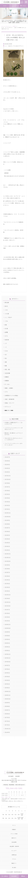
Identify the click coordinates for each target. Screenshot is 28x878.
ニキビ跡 (7, 313)
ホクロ (6, 336)
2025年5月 (7, 494)
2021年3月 (7, 617)
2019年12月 (7, 654)
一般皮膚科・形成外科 (14, 846)
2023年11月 (7, 557)
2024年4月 (7, 539)
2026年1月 (7, 472)
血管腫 (6, 332)
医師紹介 (14, 829)
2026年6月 (7, 460)
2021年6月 (7, 613)
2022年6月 (7, 598)
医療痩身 (7, 380)
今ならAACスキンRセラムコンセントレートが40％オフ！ (13, 438)
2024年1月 (7, 550)
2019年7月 (7, 665)
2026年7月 (7, 457)
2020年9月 (7, 632)
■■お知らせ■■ (9, 410)
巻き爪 (6, 306)
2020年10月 (7, 628)
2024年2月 (7, 546)
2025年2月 (7, 505)
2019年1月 (7, 687)
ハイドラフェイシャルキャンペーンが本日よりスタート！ (14, 428)
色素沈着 (7, 339)
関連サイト (14, 863)
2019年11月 (7, 658)
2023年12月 (7, 553)
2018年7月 (7, 710)
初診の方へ (14, 838)
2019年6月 (7, 669)
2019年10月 (7, 661)
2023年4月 (7, 583)
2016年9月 (7, 732)
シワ (13, 46)
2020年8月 (7, 635)
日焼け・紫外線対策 (9, 399)
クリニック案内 (14, 833)
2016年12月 (7, 728)
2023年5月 (7, 580)
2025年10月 (7, 479)
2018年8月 (7, 706)
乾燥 (6, 365)
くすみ (6, 321)
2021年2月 (7, 620)
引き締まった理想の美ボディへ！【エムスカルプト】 (14, 423)
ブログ (4, 6)
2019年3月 (7, 680)
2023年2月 (7, 587)
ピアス (6, 391)
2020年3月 (7, 643)
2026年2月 (7, 468)
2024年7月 (7, 527)
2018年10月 (7, 699)
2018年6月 (7, 713)
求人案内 (14, 867)
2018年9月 (7, 702)
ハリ (6, 347)
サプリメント (8, 406)
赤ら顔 (6, 328)
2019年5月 (7, 673)
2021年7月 (7, 609)
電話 (24, 876)
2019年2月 (7, 684)
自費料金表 (14, 854)
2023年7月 (7, 572)
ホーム (13, 825)
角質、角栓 (7, 369)
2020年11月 (7, 624)
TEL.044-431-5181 (14, 788)
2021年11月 (7, 602)
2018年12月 (7, 691)
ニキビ (6, 310)
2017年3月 (7, 717)
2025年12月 (7, 475)
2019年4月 (7, 676)
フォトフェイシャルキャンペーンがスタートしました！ (13, 444)
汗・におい (7, 384)
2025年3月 (7, 501)
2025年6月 (7, 490)
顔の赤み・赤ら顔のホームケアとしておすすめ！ (14, 433)
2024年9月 (7, 520)
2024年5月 (7, 535)
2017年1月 (7, 725)
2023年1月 (7, 591)
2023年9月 (7, 565)
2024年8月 (7, 524)
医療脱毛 (7, 377)
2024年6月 (7, 531)
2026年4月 (7, 464)
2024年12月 (7, 513)
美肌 (6, 362)
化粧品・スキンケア (9, 403)
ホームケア (14, 850)
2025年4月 (7, 498)
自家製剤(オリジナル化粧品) (11, 395)
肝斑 (6, 325)
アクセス (24, 6)
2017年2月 (7, 721)
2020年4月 (7, 639)
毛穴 (6, 354)
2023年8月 (7, 568)
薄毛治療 (7, 302)
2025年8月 (7, 483)
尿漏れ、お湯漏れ (9, 388)
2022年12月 (7, 594)
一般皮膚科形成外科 (14, 5)
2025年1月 (7, 509)
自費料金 (5, 876)
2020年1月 (7, 650)
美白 (6, 358)
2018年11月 (7, 695)
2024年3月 (7, 542)
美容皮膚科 (14, 876)
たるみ (16, 46)
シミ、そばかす (8, 46)
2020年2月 (7, 647)
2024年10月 (7, 516)
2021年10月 (7, 606)
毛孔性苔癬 (7, 373)
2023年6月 (7, 576)
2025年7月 (7, 487)
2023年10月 (7, 561)
